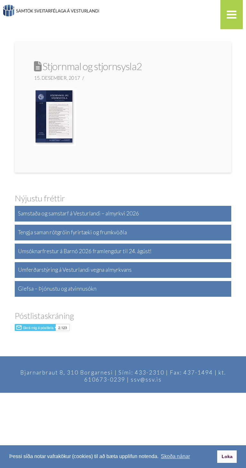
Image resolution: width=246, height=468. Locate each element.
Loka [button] (227, 456)
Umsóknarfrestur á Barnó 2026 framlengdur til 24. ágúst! (85, 251)
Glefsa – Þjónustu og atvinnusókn (57, 288)
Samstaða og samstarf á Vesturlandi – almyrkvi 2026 (78, 213)
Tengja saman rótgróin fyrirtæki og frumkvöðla (72, 232)
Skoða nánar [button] (175, 456)
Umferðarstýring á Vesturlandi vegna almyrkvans (75, 269)
